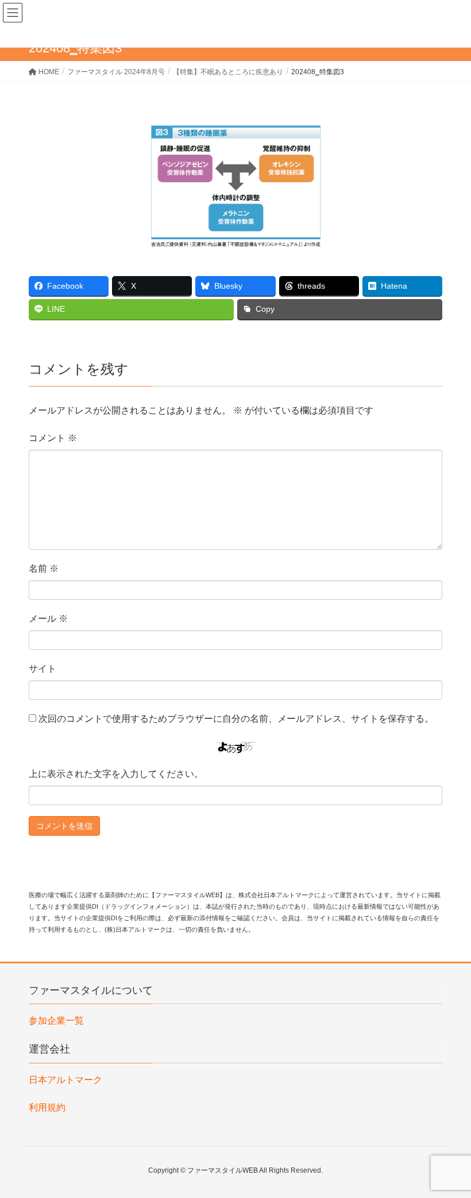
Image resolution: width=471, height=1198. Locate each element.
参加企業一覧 (56, 1020)
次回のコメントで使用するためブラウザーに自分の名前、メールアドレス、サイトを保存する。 (236, 719)
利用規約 (47, 1107)
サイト (42, 668)
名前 (44, 568)
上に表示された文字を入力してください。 (116, 774)
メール (48, 618)
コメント (53, 438)
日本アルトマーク (65, 1080)
